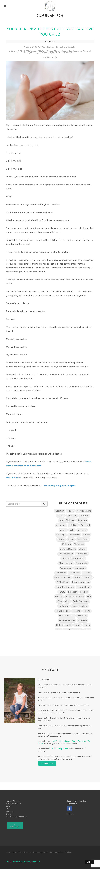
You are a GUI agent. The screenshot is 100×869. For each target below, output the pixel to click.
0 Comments (51, 57)
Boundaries (74, 534)
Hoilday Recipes (67, 620)
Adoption (84, 515)
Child (71, 539)
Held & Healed (66, 615)
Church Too (82, 553)
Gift (89, 596)
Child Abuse (31, 51)
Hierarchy (82, 615)
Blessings (60, 534)
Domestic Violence (83, 577)
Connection (65, 568)
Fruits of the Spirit (75, 596)
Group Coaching (80, 606)
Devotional (74, 572)
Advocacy (61, 525)
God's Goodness (81, 601)
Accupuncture (84, 510)
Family (61, 591)
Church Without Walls (73, 558)
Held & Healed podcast (58, 749)
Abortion (59, 510)
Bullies (86, 534)
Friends (58, 596)
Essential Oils (83, 587)
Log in (89, 862)
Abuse (14, 51)
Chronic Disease (53, 51)
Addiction (71, 515)
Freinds (84, 591)
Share (50, 42)
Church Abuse (66, 553)
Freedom (72, 591)
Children (41, 51)
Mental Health (44, 53)
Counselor (77, 51)
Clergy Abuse (66, 563)
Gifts (59, 601)
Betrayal (82, 529)
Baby (72, 529)
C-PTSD (21, 51)
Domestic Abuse (62, 577)
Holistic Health (63, 625)
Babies (63, 529)
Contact (48, 763)
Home (78, 625)
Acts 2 (60, 515)
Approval (85, 525)
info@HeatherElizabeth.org (16, 816)
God (67, 601)
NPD (68, 53)
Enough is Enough (65, 587)
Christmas (79, 544)
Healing (33, 53)
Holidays (82, 620)
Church (82, 548)
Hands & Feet (62, 610)
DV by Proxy (63, 582)
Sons (73, 53)
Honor (87, 625)
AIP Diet (73, 525)
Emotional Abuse (81, 582)
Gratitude (64, 606)
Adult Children (66, 520)
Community (81, 563)
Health (87, 610)
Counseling (67, 51)
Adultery (82, 520)
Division (86, 572)
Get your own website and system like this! (23, 861)
